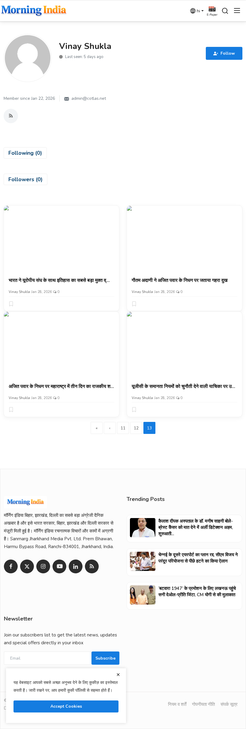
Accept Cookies (66, 706)
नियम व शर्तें (177, 704)
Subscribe (105, 658)
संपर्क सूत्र (229, 704)
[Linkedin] (75, 566)
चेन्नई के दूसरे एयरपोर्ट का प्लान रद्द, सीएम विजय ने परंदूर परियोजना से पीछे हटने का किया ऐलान (198, 558)
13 (149, 428)
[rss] (92, 566)
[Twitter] (27, 566)
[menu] (237, 11)
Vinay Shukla (19, 292)
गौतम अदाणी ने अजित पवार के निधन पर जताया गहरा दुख (179, 280)
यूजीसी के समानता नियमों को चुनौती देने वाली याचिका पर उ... (183, 386)
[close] (118, 674)
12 (136, 428)
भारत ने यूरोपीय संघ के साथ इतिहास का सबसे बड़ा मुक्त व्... (59, 280)
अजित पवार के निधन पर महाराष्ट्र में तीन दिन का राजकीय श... (61, 386)
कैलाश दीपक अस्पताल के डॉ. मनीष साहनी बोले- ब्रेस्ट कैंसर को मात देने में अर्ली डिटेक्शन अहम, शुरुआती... (195, 527)
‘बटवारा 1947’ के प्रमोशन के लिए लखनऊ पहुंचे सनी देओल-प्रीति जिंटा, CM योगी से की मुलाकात (197, 591)
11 (123, 428)
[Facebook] (11, 566)
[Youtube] (59, 566)
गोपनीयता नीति (203, 704)
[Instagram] (43, 566)
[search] (225, 11)
